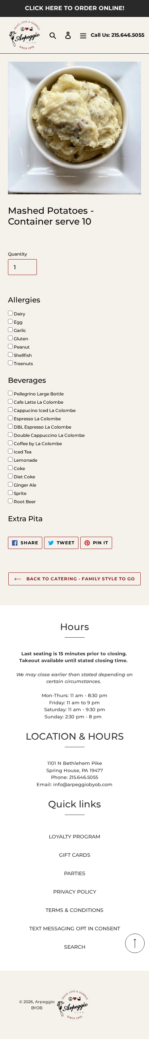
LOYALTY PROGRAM (74, 836)
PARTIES (74, 873)
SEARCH (74, 947)
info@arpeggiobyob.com (82, 784)
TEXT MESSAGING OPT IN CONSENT (74, 928)
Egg (17, 322)
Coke (19, 468)
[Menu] (83, 35)
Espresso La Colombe (37, 418)
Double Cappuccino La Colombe (49, 435)
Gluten (20, 338)
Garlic (19, 330)
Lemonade (25, 460)
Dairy (19, 313)
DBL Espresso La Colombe (42, 427)
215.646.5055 (127, 35)
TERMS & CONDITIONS (74, 910)
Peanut (21, 347)
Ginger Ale (24, 485)
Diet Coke (24, 476)
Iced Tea (22, 452)
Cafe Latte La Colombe (38, 402)
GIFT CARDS (74, 855)
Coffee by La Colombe (37, 443)
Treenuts (23, 363)
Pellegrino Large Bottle (38, 393)
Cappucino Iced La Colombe (44, 410)
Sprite (19, 493)
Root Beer (24, 501)
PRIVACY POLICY (74, 892)
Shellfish (22, 355)
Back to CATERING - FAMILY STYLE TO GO (80, 578)
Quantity (17, 254)
